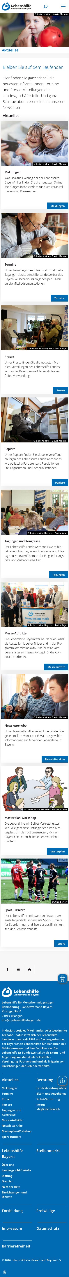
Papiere (10, 449)
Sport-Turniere (15, 910)
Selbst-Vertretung (48, 1099)
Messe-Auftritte (15, 633)
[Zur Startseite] (16, 6)
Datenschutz (47, 1228)
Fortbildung (12, 1210)
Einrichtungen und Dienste (14, 1195)
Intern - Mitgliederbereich (48, 1107)
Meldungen (12, 172)
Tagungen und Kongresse (22, 541)
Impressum (12, 1228)
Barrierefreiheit (16, 1246)
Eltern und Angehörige (51, 1093)
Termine (10, 264)
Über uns (8, 1165)
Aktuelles (10, 1079)
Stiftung (7, 1176)
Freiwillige (45, 1210)
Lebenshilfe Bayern (12, 1153)
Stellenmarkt (48, 1150)
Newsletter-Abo (16, 726)
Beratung (44, 1079)
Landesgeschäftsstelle (16, 1170)
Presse (9, 357)
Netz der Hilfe (11, 1187)
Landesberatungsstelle (51, 1088)
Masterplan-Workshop (20, 818)
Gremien (7, 1181)
